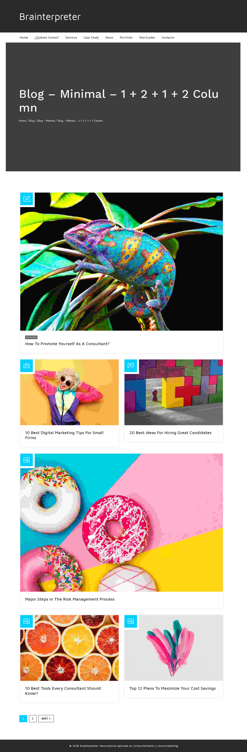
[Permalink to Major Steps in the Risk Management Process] (121, 523)
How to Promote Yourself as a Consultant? (67, 343)
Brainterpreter (50, 16)
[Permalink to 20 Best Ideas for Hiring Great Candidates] (173, 392)
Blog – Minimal (46, 120)
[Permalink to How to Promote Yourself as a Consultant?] (121, 262)
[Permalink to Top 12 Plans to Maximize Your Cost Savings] (173, 648)
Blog (31, 120)
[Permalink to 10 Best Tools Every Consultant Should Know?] (69, 648)
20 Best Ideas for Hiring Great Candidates (170, 432)
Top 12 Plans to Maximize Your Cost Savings (172, 688)
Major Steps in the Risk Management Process (69, 599)
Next (44, 718)
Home (22, 120)
